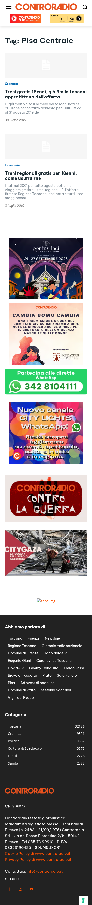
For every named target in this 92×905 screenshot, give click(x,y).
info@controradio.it (45, 871)
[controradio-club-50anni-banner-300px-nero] (46, 298)
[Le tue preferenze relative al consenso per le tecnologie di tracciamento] (83, 900)
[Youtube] (31, 889)
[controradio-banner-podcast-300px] (46, 363)
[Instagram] (20, 889)
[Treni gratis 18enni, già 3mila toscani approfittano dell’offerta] (46, 65)
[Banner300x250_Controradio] (46, 462)
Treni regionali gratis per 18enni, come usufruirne (41, 175)
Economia (12, 165)
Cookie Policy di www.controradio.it (37, 853)
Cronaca (11, 83)
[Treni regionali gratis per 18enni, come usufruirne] (46, 146)
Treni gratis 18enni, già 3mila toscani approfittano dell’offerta (46, 94)
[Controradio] (46, 6)
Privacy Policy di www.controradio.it (38, 859)
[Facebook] (9, 889)
